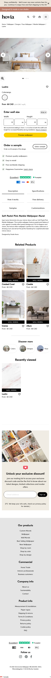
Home (4, 24)
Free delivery (38, 199)
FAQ (25, 630)
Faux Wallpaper (27, 24)
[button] (34, 17)
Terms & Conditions (25, 616)
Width (13, 119)
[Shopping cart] (39, 17)
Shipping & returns (25, 613)
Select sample (40, 146)
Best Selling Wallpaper (25, 541)
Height (36, 119)
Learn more (28, 169)
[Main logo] (8, 17)
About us (25, 587)
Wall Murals (25, 537)
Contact (25, 594)
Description (13, 191)
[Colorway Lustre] (5, 97)
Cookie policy (26, 627)
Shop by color (25, 551)
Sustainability (25, 590)
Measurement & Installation (25, 606)
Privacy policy (25, 620)
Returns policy (25, 623)
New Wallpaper (26, 544)
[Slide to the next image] (48, 55)
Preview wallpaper (25, 135)
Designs (17, 24)
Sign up (42, 494)
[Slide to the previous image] (3, 55)
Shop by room (25, 548)
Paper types (25, 610)
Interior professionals (25, 571)
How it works (13, 199)
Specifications (38, 191)
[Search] (28, 17)
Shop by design (25, 555)
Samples (13, 208)
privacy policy (40, 504)
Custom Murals (25, 531)
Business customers (25, 574)
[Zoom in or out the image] (2, 78)
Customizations (38, 208)
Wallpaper (10, 24)
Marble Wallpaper (39, 24)
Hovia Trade (25, 567)
